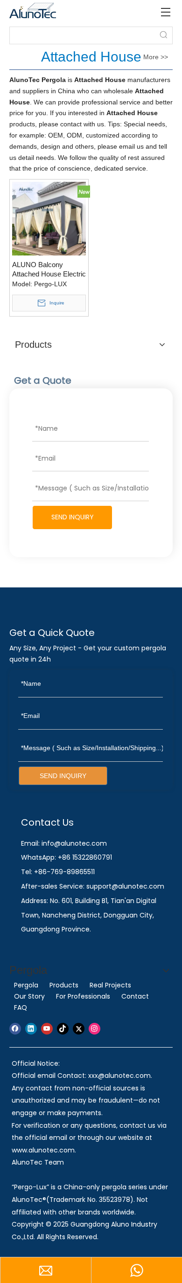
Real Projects (110, 985)
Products (63, 985)
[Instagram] (94, 1029)
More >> (155, 57)
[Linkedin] (31, 1029)
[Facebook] (15, 1029)
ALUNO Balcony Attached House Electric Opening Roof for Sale (49, 270)
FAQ (20, 1007)
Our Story (29, 996)
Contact (135, 996)
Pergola (26, 985)
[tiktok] (63, 1029)
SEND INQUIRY (72, 517)
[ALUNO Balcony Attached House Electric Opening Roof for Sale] (49, 218)
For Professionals (83, 996)
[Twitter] (78, 1029)
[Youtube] (47, 1029)
